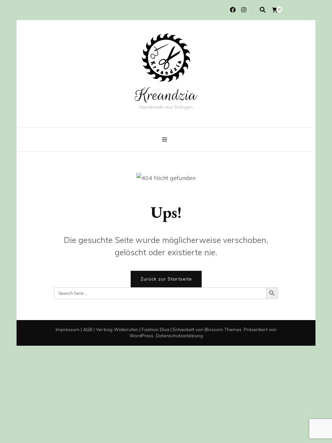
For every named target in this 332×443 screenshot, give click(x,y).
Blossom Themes (223, 329)
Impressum (67, 329)
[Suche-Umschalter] (263, 10)
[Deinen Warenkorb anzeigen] (275, 10)
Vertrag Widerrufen (117, 329)
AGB (87, 329)
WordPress (141, 336)
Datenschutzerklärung (179, 336)
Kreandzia (166, 95)
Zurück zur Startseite (166, 279)
